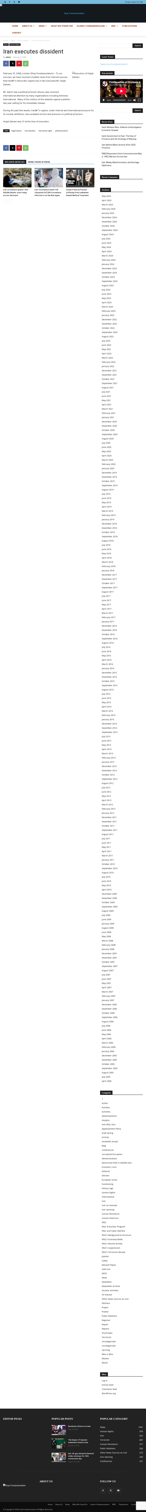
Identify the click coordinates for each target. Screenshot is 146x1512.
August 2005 (108, 1072)
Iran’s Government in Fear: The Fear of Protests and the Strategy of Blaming (119, 137)
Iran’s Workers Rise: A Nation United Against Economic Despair (121, 128)
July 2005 (106, 1076)
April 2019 (106, 506)
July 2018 (106, 545)
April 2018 (106, 557)
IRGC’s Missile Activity (112, 1243)
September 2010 (109, 868)
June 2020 (106, 447)
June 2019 (106, 498)
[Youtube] (19, 2)
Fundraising (107, 1184)
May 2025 (106, 196)
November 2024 (109, 221)
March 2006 (107, 1042)
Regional (106, 1320)
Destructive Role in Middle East (117, 1162)
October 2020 (108, 430)
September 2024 (109, 230)
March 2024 (107, 255)
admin (8, 57)
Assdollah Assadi (110, 1141)
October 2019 (108, 481)
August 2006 (108, 1021)
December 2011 (109, 817)
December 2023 (109, 268)
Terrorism (106, 1337)
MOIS (104, 1273)
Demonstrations (109, 1158)
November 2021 (109, 374)
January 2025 (108, 213)
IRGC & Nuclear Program (113, 1226)
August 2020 (108, 438)
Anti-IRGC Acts (108, 1124)
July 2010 (106, 876)
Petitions (106, 1303)
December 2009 (109, 894)
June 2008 (106, 932)
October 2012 (108, 774)
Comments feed (109, 1389)
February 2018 (108, 566)
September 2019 (109, 485)
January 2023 (108, 315)
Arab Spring (107, 1133)
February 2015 (108, 715)
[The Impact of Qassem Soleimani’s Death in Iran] (59, 1444)
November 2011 (109, 821)
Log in (105, 1380)
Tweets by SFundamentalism (113, 64)
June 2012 (106, 791)
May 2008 (106, 936)
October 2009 (108, 902)
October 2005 (108, 1064)
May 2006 (106, 1034)
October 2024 (108, 226)
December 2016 (109, 625)
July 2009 (106, 915)
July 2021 (106, 391)
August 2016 (108, 642)
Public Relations (109, 1316)
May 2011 (106, 847)
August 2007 (108, 970)
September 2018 (109, 536)
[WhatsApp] (26, 63)
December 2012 (109, 766)
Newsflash (107, 1282)
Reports (105, 1328)
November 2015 (109, 677)
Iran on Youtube (109, 1205)
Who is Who (107, 1354)
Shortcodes (107, 1333)
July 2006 (106, 1025)
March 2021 (107, 408)
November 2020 (109, 425)
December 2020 (109, 421)
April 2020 (106, 455)
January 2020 (108, 468)
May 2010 (106, 885)
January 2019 (108, 519)
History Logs (107, 1188)
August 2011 (108, 834)
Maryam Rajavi (109, 1265)
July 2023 (106, 289)
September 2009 (109, 906)
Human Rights (23, 40)
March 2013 (107, 753)
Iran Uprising (108, 1209)
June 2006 (106, 1030)
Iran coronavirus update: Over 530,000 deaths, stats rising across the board (15, 192)
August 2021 (108, 387)
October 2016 (108, 634)
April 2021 (106, 404)
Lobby (105, 1260)
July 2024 (106, 238)
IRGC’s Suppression (111, 1248)
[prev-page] (5, 201)
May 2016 (106, 655)
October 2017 (108, 583)
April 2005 (106, 1081)
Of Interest (107, 1294)
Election (105, 1175)
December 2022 (109, 319)
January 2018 (108, 570)
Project (105, 1307)
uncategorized (108, 1345)
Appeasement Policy (111, 1128)
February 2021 (108, 413)
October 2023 (108, 277)
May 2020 (106, 451)
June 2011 (106, 842)
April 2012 (106, 800)
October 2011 (108, 825)
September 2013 (109, 732)
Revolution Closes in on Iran (79, 1426)
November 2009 (109, 898)
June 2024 (106, 243)
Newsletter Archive (111, 1286)
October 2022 (108, 328)
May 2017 (106, 604)
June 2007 (106, 979)
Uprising (106, 1350)
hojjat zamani (16, 131)
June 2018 (106, 549)
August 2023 (108, 285)
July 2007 (106, 974)
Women (105, 1358)
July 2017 (106, 596)
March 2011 (107, 855)
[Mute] (134, 100)
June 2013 (106, 740)
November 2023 (109, 272)
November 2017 (109, 579)
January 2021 (108, 417)
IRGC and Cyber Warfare (113, 1230)
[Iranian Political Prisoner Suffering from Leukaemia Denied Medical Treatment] (80, 177)
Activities (106, 1111)
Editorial (106, 1171)
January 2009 (108, 923)
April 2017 (106, 608)
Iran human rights (45, 131)
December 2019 (109, 472)
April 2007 (106, 987)
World (105, 1362)
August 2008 (108, 928)
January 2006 (108, 1051)
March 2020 (107, 460)
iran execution (30, 131)
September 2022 (109, 332)
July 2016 (106, 647)
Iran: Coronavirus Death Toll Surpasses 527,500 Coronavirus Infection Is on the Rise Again (48, 192)
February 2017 (108, 617)
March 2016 (107, 664)
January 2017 (108, 621)
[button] (5, 2)
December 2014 (109, 723)
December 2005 (109, 1055)
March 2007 (107, 991)
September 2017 (109, 587)
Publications (129, 26)
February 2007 (108, 996)
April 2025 (106, 200)
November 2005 (109, 1059)
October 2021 (108, 379)
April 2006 (106, 1038)
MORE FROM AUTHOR (39, 162)
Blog (104, 1145)
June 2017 (106, 600)
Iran (104, 1201)
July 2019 (106, 494)
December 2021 (109, 370)
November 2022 (109, 323)
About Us (27, 26)
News (42, 26)
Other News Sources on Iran (115, 1299)
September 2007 (109, 966)
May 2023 (106, 298)
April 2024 (106, 251)
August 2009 (108, 911)
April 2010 (106, 889)
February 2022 (108, 362)
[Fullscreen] (139, 100)
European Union (109, 1179)
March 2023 (107, 306)
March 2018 (107, 562)
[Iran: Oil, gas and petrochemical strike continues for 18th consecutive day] (59, 1457)
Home (15, 26)
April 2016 (106, 659)
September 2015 (109, 685)
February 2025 (108, 208)
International (108, 1196)
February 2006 (108, 1047)
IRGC (113, 26)
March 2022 (107, 357)
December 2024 (109, 217)
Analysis (106, 1120)
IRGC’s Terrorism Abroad (113, 1252)
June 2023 (106, 294)
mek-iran (106, 1269)
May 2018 (106, 553)
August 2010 (108, 872)
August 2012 (108, 783)
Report (105, 1324)
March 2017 (107, 613)
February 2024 (108, 260)
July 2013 (106, 736)
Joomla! (105, 1256)
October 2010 (108, 864)
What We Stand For (62, 26)
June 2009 (106, 919)
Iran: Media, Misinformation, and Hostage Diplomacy (120, 164)
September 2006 (109, 1017)
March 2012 (107, 804)
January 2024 (108, 264)
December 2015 (109, 672)
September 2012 (109, 779)
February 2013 (108, 757)
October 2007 (108, 962)
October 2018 (108, 532)
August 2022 (108, 336)
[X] (14, 2)
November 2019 (109, 477)
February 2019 (108, 515)
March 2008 (107, 940)
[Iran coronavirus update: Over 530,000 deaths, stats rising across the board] (17, 177)
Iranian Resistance (110, 1213)
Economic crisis (109, 1167)
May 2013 (106, 745)
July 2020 (106, 443)
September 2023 (109, 281)
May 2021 (106, 400)
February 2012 (108, 808)
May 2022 (106, 349)
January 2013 (108, 762)
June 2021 (106, 396)
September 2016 (109, 638)
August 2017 (108, 591)
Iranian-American (110, 1218)
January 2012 (108, 813)
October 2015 (108, 681)
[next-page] (9, 201)
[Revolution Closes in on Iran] (59, 1430)
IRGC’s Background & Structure (116, 1235)
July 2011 (106, 838)
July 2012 (106, 787)
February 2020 (108, 464)
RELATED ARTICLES (15, 162)
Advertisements (109, 1116)
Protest (105, 1311)
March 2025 (107, 204)
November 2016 (109, 630)
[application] (121, 91)
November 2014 (109, 728)
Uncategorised (109, 1341)
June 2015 (106, 698)
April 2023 (106, 302)
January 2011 (108, 859)
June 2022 (106, 345)
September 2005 (109, 1068)
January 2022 (108, 366)
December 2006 (109, 1004)
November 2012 (109, 770)
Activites (106, 1107)
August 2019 (108, 489)
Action (105, 1103)
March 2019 (107, 511)
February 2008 (108, 945)
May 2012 (106, 796)
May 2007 (106, 983)
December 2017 (109, 574)
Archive (105, 1137)
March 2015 (107, 711)
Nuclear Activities (110, 1290)
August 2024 (108, 234)
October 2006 (108, 1013)
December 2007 (109, 953)
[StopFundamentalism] (73, 13)
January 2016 (108, 668)
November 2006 (109, 1008)
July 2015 (106, 694)
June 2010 (106, 881)
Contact (16, 32)
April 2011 (106, 851)
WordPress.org (109, 1393)
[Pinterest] (19, 63)
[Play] (103, 100)
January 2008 (108, 949)
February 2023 (108, 311)
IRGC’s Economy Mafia (112, 1239)
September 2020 (109, 434)
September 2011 (109, 830)
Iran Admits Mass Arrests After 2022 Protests (119, 146)
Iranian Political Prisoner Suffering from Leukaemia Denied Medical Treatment (77, 192)
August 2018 (108, 540)
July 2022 (106, 340)
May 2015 (106, 702)
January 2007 (108, 1000)
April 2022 (106, 353)
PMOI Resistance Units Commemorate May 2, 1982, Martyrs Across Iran (122, 155)
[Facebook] (9, 2)
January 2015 (108, 719)
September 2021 (109, 383)
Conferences (108, 1150)
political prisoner (61, 131)
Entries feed (107, 1385)
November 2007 (109, 957)
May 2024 (106, 247)
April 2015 (106, 706)
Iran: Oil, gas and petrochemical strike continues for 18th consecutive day (81, 1456)
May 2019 (106, 502)
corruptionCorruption (112, 1154)
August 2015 (108, 689)
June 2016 (106, 651)
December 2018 (109, 523)
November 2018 (109, 528)
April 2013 (106, 749)
